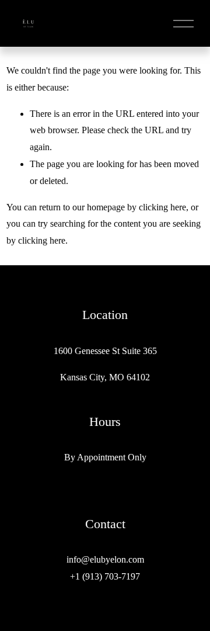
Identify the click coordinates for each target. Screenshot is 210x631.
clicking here (162, 207)
